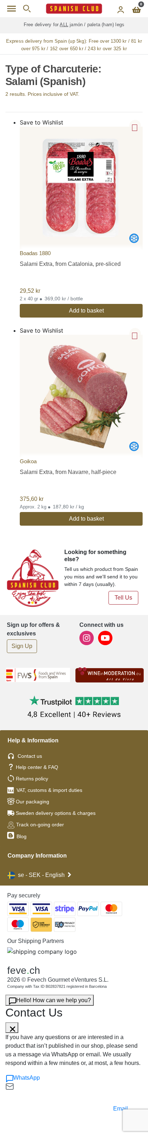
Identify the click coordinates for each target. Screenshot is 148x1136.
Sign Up (21, 646)
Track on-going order (40, 824)
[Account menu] (120, 8)
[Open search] (27, 8)
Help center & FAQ (37, 767)
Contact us (30, 756)
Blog (21, 836)
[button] (135, 125)
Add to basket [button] (86, 311)
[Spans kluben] (74, 8)
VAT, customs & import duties (49, 790)
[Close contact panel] (11, 1027)
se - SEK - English (41, 875)
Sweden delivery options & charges (56, 813)
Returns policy (32, 778)
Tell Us (123, 598)
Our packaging (32, 801)
